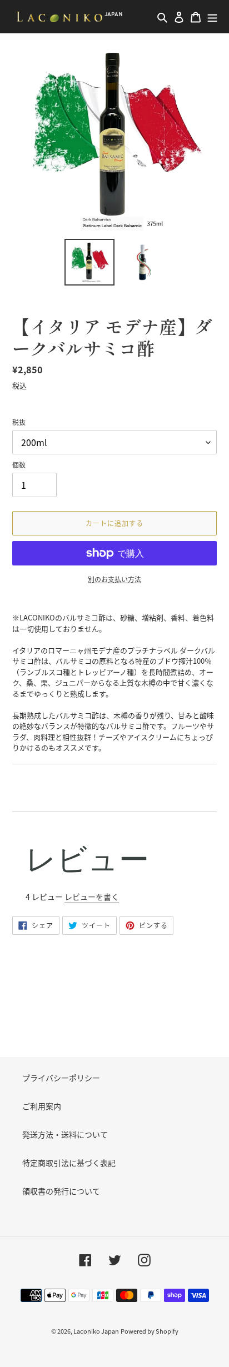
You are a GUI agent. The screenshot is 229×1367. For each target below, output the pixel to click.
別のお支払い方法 (114, 579)
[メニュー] (212, 17)
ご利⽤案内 (41, 1105)
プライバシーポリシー (61, 1077)
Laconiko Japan (96, 1330)
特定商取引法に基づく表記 (69, 1162)
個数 (19, 464)
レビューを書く (91, 896)
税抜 (19, 422)
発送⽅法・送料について (65, 1134)
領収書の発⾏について (61, 1190)
